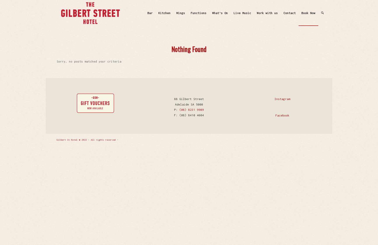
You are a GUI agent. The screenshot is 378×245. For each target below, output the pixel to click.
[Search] (322, 13)
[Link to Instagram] (318, 139)
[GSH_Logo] (90, 13)
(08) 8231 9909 (191, 109)
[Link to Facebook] (311, 139)
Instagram (282, 99)
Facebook (282, 115)
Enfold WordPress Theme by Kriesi (141, 140)
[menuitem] (150, 13)
